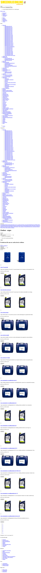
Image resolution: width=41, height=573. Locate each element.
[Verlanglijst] (0, 264)
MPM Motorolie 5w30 (8, 32)
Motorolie (4, 25)
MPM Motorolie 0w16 (8, 27)
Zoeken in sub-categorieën (6, 236)
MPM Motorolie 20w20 (9, 40)
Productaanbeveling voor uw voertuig (14, 224)
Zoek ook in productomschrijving (7, 238)
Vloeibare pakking (6, 107)
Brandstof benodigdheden (7, 112)
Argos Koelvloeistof (8, 71)
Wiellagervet (7, 85)
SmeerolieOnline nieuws (28, 226)
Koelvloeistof (5, 70)
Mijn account (5, 569)
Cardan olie (4, 172)
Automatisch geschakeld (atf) (10, 63)
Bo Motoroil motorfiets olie (9, 59)
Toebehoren (7, 171)
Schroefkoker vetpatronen (9, 79)
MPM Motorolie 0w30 (8, 29)
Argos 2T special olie (4, 267)
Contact (4, 21)
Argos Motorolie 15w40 (9, 54)
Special (4, 120)
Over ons (4, 539)
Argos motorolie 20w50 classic (10, 55)
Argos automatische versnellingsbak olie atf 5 (8, 380)
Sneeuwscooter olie (6, 99)
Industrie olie (5, 97)
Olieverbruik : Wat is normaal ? (19, 226)
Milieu (36, 224)
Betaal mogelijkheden (6, 541)
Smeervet (6, 80)
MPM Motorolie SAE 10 (9, 42)
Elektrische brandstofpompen (7, 117)
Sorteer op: (2, 246)
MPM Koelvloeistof (8, 72)
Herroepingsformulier (9, 225)
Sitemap (4, 121)
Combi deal (7, 87)
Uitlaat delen (5, 110)
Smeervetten (5, 77)
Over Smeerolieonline (4, 224)
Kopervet (6, 81)
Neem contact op (8, 227)
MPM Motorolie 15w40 (9, 38)
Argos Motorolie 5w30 (8, 49)
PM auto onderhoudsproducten (8, 91)
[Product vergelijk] (0, 265)
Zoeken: (1, 232)
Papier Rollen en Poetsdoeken (8, 115)
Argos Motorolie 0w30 (8, 48)
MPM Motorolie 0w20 (8, 28)
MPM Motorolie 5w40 (8, 33)
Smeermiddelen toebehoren (9, 86)
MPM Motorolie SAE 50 (9, 45)
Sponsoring (35, 226)
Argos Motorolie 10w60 (9, 53)
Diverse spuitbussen (6, 88)
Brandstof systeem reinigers (7, 90)
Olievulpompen (5, 116)
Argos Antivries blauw (4, 312)
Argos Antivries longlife (4, 335)
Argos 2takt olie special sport (5, 289)
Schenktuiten (5, 104)
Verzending (18, 225)
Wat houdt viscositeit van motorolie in (9, 556)
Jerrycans (4, 102)
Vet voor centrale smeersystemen (10, 82)
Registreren (4, 19)
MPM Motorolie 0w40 (8, 30)
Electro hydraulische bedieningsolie (11, 66)
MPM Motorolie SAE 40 (9, 44)
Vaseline (6, 83)
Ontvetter (4, 103)
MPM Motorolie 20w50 (9, 41)
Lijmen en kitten (5, 204)
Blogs (4, 123)
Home (4, 17)
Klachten (14, 225)
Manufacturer (5, 122)
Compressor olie (5, 98)
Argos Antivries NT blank (5, 357)
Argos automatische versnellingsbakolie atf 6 (8, 425)
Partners (38, 226)
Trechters (4, 106)
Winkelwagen (5, 20)
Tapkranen (4, 105)
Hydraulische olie (5, 95)
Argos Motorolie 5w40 (8, 50)
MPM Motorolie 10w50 (9, 36)
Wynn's (4, 205)
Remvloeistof (5, 173)
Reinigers (4, 89)
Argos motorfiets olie (8, 58)
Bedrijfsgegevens (32, 224)
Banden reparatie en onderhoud (8, 108)
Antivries (4, 73)
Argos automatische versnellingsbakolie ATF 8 (8, 448)
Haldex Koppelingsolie (8, 65)
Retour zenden (23, 225)
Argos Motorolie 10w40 (9, 52)
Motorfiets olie (5, 57)
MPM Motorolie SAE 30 (9, 43)
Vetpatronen (7, 78)
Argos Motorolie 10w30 (9, 51)
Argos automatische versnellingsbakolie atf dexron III (10, 516)
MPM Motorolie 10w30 (9, 139)
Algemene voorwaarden (25, 224)
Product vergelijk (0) (3, 245)
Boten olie (4, 61)
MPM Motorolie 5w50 (8, 138)
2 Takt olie (4, 92)
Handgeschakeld (7, 64)
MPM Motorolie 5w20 (8, 31)
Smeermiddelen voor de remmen (10, 84)
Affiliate (4, 119)
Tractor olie (4, 93)
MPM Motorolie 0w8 (8, 26)
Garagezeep (5, 206)
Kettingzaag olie (5, 94)
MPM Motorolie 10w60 (9, 37)
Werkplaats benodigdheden (7, 113)
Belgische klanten (29, 225)
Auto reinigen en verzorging (7, 74)
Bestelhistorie (5, 570)
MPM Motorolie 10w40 (9, 140)
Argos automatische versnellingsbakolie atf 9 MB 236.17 (10, 470)
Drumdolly (6, 114)
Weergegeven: (2, 248)
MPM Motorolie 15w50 (9, 39)
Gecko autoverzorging (8, 75)
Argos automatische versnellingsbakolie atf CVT (9, 493)
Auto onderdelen (5, 109)
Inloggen (4, 18)
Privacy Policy (3, 227)
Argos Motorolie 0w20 (8, 47)
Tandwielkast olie (5, 96)
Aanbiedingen (5, 563)
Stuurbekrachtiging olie (6, 69)
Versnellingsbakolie (6, 62)
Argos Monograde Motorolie (9, 46)
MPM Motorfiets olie (8, 60)
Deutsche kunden (8, 226)
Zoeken (4, 126)
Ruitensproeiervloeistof (6, 76)
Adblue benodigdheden (6, 111)
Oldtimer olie (5, 56)
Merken (12, 226)
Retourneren (5, 571)
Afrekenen (4, 15)
